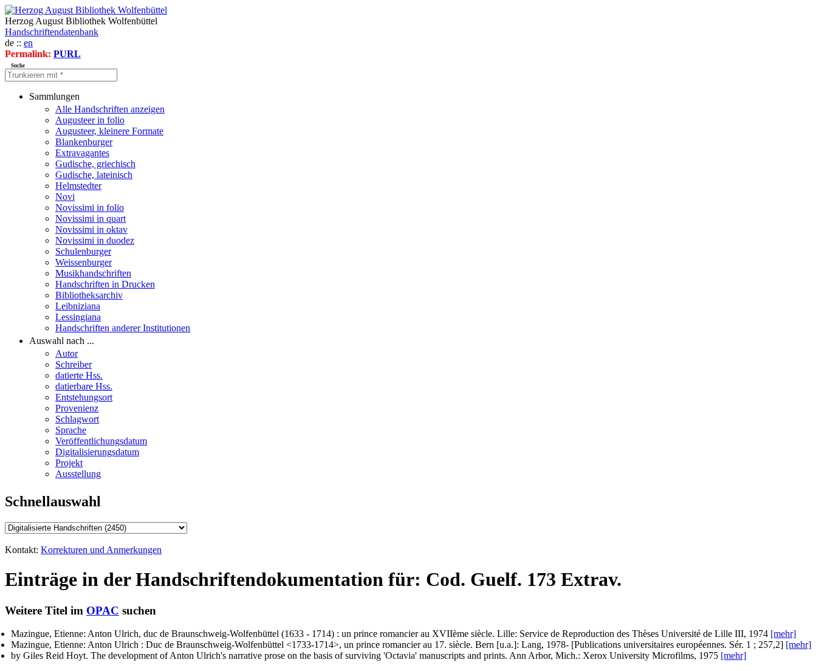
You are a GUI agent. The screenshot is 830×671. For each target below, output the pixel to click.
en (28, 43)
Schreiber (73, 364)
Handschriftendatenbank (51, 32)
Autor (66, 353)
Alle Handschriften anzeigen (110, 109)
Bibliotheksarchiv (89, 295)
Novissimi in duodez (94, 240)
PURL (67, 54)
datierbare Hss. (83, 386)
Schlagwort (77, 419)
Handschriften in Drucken (105, 284)
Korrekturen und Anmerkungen (101, 550)
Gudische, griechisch (95, 164)
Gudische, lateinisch (93, 175)
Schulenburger (83, 251)
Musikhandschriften (93, 273)
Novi (65, 196)
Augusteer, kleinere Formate (109, 131)
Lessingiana (78, 317)
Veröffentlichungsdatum (101, 441)
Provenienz (76, 408)
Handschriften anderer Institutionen (122, 328)
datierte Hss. (79, 375)
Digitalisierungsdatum (97, 452)
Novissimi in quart (90, 218)
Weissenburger (83, 262)
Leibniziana (77, 306)
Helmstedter (78, 186)
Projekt (69, 463)
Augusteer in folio (90, 120)
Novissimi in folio (89, 207)
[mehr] (783, 633)
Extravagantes (82, 153)
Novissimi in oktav (91, 229)
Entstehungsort (83, 397)
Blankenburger (83, 142)
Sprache (70, 430)
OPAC (102, 610)
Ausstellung (78, 474)
